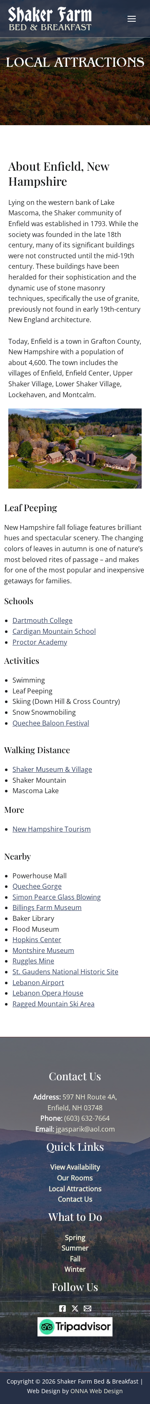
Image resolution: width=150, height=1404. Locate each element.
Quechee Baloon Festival (50, 723)
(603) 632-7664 (87, 1118)
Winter (75, 1269)
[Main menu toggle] (132, 19)
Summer (75, 1248)
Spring (75, 1237)
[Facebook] (62, 1308)
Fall (75, 1258)
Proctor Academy (39, 642)
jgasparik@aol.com (85, 1129)
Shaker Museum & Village (52, 769)
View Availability (75, 1167)
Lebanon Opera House (47, 993)
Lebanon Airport (38, 982)
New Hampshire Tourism (51, 829)
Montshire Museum (43, 950)
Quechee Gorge (37, 886)
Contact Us (75, 1199)
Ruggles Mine (33, 960)
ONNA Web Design (96, 1391)
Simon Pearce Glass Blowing (56, 897)
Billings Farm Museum (47, 907)
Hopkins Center (36, 939)
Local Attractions (75, 1188)
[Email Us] (87, 1308)
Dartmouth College (42, 620)
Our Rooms (75, 1177)
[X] (75, 1308)
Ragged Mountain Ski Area (53, 1003)
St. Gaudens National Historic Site (65, 971)
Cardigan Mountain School (54, 631)
